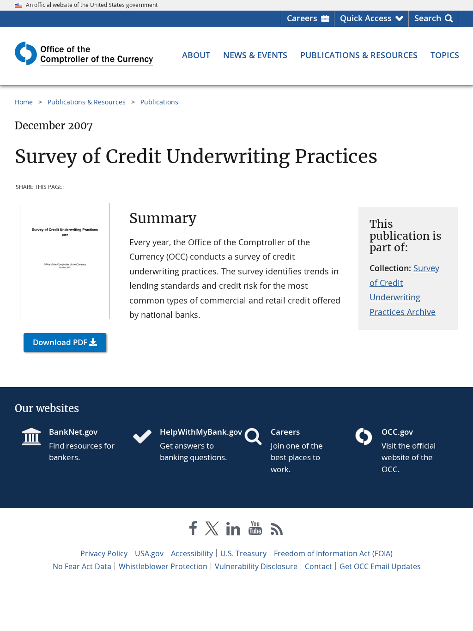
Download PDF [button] (60, 342)
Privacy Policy (103, 553)
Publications (159, 101)
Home (24, 101)
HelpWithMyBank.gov (194, 431)
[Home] (146, 437)
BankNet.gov (73, 431)
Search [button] (427, 18)
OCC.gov (397, 431)
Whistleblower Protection (163, 566)
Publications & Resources (87, 101)
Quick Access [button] (366, 18)
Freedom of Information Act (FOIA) (333, 553)
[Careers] (257, 437)
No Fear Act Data (82, 566)
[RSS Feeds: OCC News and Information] (277, 530)
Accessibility (192, 553)
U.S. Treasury (243, 553)
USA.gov (149, 553)
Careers (302, 18)
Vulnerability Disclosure (256, 566)
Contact (318, 566)
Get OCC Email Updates (380, 566)
